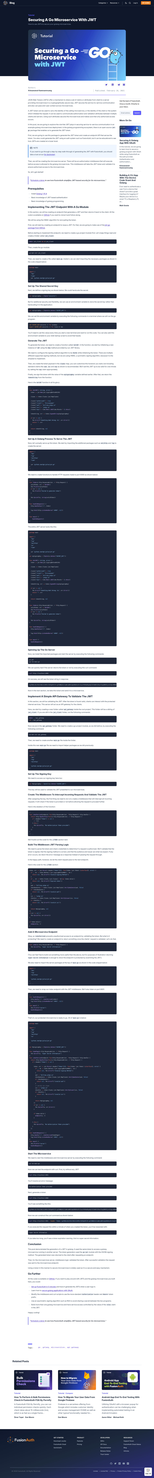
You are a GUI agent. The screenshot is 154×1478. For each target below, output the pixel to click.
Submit (137, 113)
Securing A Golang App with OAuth (129, 141)
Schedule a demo (38, 180)
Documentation (105, 1447)
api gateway (73, 1347)
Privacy (113, 1471)
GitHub (46, 215)
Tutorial (31, 15)
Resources (113, 3)
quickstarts (58, 1447)
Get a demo (145, 3)
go (39, 1347)
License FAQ (104, 1471)
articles (126, 1451)
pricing (79, 1444)
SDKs (102, 1441)
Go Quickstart (49, 154)
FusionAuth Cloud (60, 1444)
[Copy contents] (114, 241)
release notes (105, 1451)
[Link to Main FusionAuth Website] (5, 3)
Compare (69, 1393)
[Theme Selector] (126, 2)
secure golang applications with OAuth (57, 1290)
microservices (58, 1347)
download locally (60, 1441)
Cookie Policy (137, 1471)
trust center (104, 1454)
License (95, 1471)
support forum (129, 1441)
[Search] (129, 2)
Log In (135, 3)
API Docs (103, 1444)
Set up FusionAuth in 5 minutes (43, 1287)
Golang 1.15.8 (41, 194)
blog (125, 1447)
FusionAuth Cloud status (132, 1444)
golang (46, 1347)
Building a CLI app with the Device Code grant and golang (129, 179)
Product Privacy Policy (124, 1471)
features (80, 1441)
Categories (102, 3)
